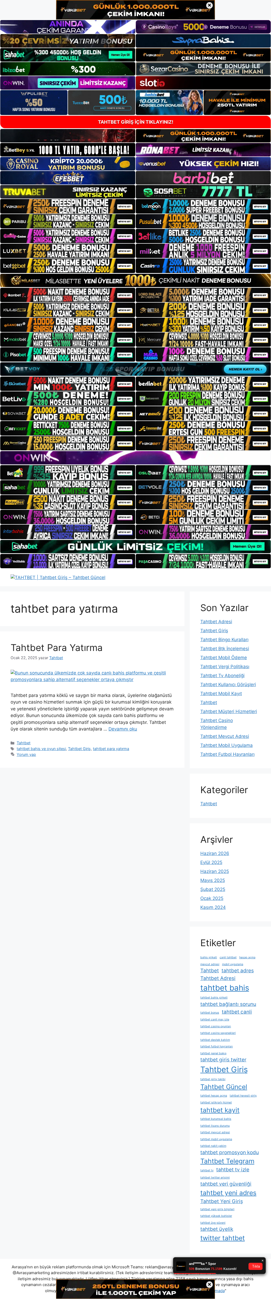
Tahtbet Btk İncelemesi (224, 648)
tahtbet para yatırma (111, 748)
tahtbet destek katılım (215, 1040)
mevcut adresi (209, 964)
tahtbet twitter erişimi (215, 1177)
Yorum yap (26, 754)
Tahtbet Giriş (79, 748)
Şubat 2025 (212, 889)
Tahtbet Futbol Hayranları (227, 754)
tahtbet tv (207, 1170)
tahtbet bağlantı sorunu (228, 1004)
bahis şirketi (208, 957)
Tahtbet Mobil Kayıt (221, 693)
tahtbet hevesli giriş (243, 1095)
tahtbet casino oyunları (215, 1026)
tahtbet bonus (209, 1012)
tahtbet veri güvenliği (225, 1184)
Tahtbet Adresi (216, 621)
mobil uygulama (232, 964)
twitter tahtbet (222, 1238)
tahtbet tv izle (232, 1170)
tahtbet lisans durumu (215, 1125)
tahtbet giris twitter (223, 1060)
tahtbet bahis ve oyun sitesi (41, 748)
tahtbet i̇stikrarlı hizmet (216, 1102)
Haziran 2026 (214, 853)
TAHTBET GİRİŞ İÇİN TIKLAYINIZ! (135, 122)
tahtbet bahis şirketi (214, 997)
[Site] (67, 206)
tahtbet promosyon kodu (229, 1152)
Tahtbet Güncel (223, 1087)
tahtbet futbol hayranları (216, 1046)
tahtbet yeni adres (228, 1193)
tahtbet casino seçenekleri (218, 1033)
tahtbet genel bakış (213, 1053)
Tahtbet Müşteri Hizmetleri (228, 711)
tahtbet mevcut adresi (215, 1132)
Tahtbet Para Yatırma (57, 647)
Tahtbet (23, 743)
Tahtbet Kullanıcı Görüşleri (228, 684)
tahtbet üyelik (216, 1229)
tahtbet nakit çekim (213, 1146)
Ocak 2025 (211, 898)
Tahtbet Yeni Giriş (221, 1201)
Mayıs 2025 (212, 880)
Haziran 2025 (214, 871)
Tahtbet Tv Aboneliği (222, 675)
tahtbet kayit (220, 1110)
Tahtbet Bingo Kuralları (224, 639)
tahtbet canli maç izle (214, 1019)
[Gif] (135, 280)
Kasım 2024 (213, 907)
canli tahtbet (228, 957)
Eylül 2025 (211, 862)
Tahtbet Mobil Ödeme (223, 657)
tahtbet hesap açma (213, 1095)
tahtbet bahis (224, 987)
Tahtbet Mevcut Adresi (224, 736)
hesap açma (247, 957)
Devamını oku (123, 729)
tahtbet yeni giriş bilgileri (217, 1209)
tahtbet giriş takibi (212, 1079)
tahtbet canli (237, 1012)
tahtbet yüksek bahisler (216, 1216)
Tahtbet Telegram (227, 1161)
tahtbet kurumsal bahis (215, 1119)
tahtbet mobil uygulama (216, 1139)
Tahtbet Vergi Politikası (224, 666)
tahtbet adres (238, 971)
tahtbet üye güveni (212, 1222)
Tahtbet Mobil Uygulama (226, 745)
